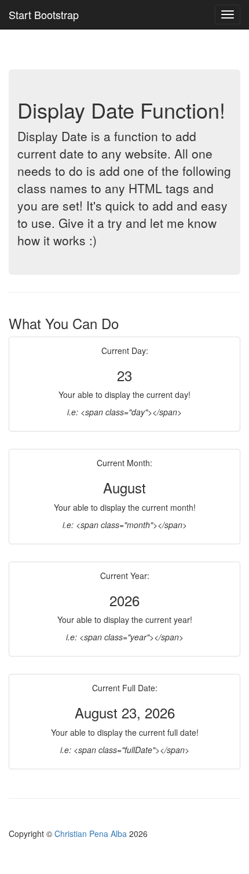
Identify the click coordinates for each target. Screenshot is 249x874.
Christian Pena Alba (91, 833)
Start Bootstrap (44, 14)
